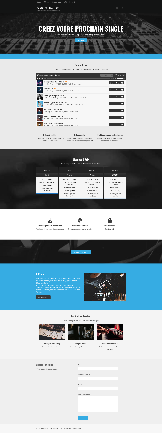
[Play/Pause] (39, 78)
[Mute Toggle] (115, 78)
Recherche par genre (46, 75)
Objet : (80, 384)
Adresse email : (84, 375)
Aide (58, 75)
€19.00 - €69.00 (115, 83)
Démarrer (81, 40)
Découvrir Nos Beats (81, 252)
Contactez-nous (56, 2)
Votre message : (84, 394)
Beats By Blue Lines (47, 8)
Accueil (39, 2)
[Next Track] (42, 78)
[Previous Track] (37, 78)
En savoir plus (43, 297)
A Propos (46, 2)
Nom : (80, 365)
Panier (120, 75)
